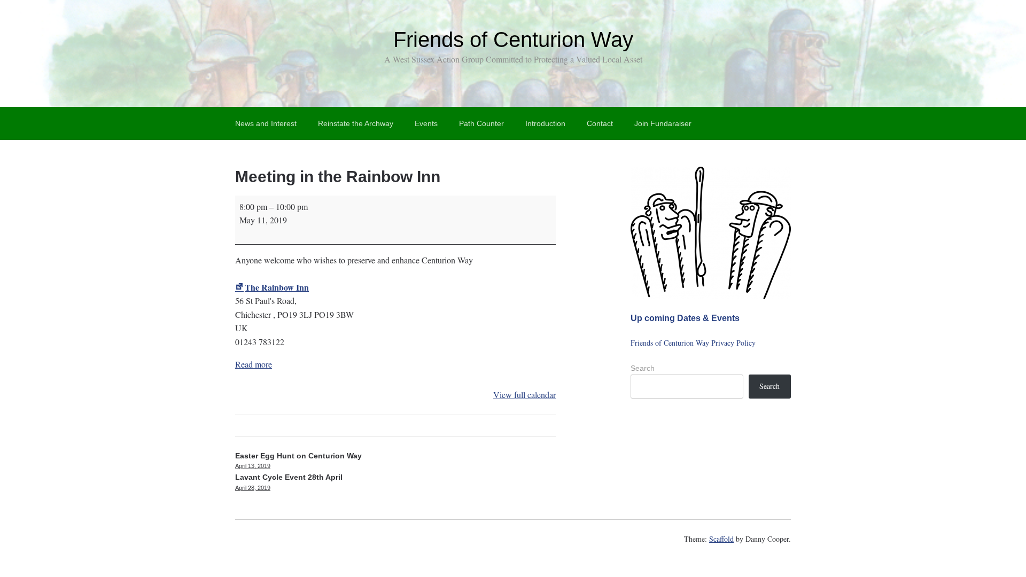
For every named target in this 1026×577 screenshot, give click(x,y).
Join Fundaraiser (662, 123)
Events (426, 123)
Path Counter (481, 123)
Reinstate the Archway (355, 123)
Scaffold (721, 539)
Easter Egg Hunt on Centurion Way (298, 460)
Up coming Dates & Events (685, 318)
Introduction (545, 123)
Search (643, 368)
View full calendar (524, 394)
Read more (253, 364)
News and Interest (266, 123)
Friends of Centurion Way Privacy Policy (693, 343)
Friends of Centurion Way (513, 39)
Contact (600, 123)
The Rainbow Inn (277, 287)
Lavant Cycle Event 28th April (289, 481)
